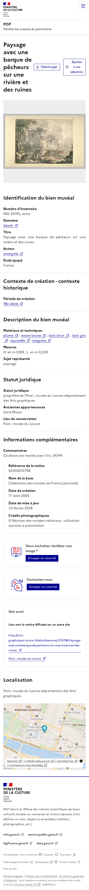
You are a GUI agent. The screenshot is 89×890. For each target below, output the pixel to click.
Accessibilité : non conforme (20, 855)
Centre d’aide (67, 862)
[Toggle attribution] (81, 761)
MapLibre (12, 761)
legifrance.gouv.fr (15, 843)
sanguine (39, 340)
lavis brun (56, 335)
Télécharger (49, 67)
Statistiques (42, 862)
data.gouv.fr (45, 843)
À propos (65, 855)
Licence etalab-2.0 (25, 884)
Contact (49, 855)
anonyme (10, 253)
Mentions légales (13, 876)
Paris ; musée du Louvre (24, 659)
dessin (8, 225)
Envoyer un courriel (42, 558)
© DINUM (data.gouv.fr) (37, 761)
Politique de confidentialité (41, 876)
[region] (44, 736)
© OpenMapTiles (64, 761)
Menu (83, 6)
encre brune (31, 335)
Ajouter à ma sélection (76, 67)
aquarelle (17, 340)
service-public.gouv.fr (43, 834)
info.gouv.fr (11, 834)
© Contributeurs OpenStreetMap (25, 765)
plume (8, 335)
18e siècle (10, 303)
